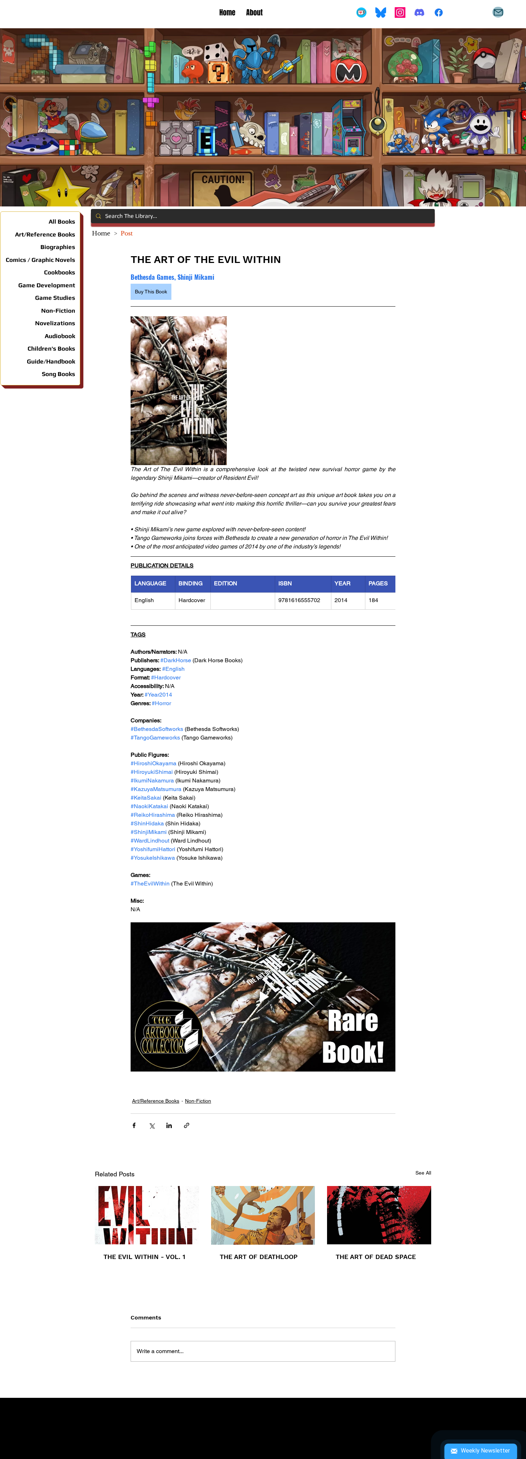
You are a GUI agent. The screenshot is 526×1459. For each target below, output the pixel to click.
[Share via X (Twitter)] (151, 1125)
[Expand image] (179, 390)
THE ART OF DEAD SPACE (376, 1256)
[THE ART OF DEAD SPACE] (379, 1215)
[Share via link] (186, 1125)
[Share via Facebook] (134, 1125)
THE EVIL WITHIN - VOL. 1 (144, 1256)
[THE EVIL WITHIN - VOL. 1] (147, 1215)
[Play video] (263, 996)
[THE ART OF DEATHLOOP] (263, 1215)
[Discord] (419, 12)
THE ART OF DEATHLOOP (259, 1256)
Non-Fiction (198, 1101)
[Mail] (498, 12)
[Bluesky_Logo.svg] (380, 12)
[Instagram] (400, 12)
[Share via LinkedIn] (169, 1125)
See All (423, 1173)
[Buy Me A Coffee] (361, 12)
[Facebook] (438, 12)
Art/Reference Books (155, 1101)
